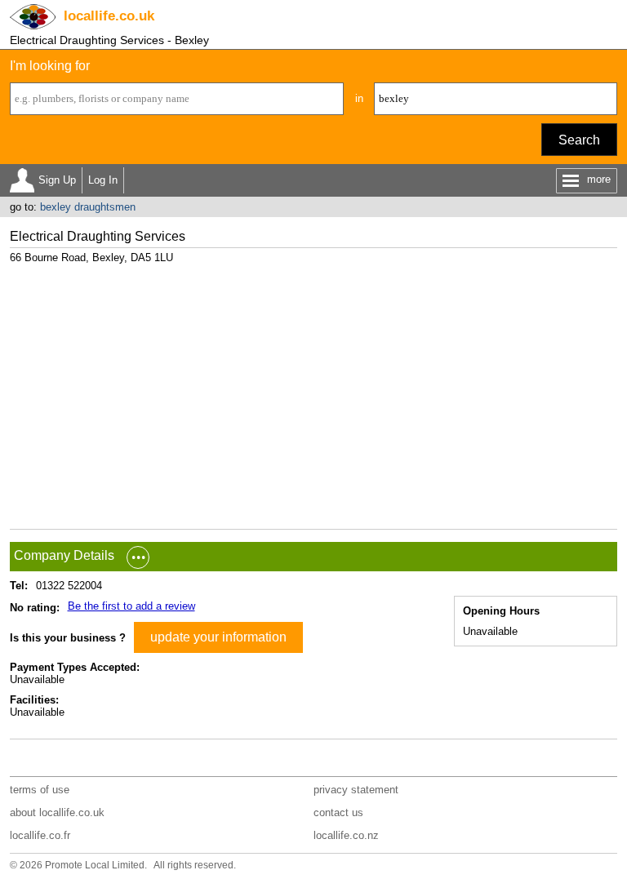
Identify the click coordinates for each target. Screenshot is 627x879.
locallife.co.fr (40, 835)
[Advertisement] (314, 390)
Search (579, 140)
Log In (103, 180)
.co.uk (109, 16)
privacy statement (356, 790)
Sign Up (57, 180)
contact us (338, 812)
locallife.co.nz (346, 835)
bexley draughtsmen (88, 207)
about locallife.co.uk (57, 812)
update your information (218, 637)
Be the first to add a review (131, 606)
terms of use (39, 790)
